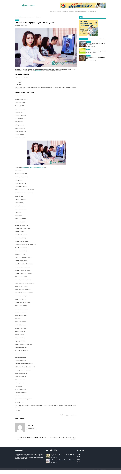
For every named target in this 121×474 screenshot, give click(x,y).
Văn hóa (88, 55)
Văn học (88, 49)
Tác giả (78, 456)
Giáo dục (17, 20)
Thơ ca (78, 457)
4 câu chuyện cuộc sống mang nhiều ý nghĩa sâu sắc (95, 58)
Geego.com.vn (38, 70)
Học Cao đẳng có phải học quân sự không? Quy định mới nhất (62, 455)
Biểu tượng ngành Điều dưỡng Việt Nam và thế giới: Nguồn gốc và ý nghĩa (63, 460)
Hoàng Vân (18, 25)
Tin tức (78, 459)
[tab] (83, 39)
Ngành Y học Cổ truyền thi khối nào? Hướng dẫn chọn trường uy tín (95, 44)
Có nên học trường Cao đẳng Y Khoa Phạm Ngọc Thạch (32, 167)
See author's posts (31, 428)
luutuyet (89, 46)
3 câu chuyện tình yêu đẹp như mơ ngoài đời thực (95, 51)
